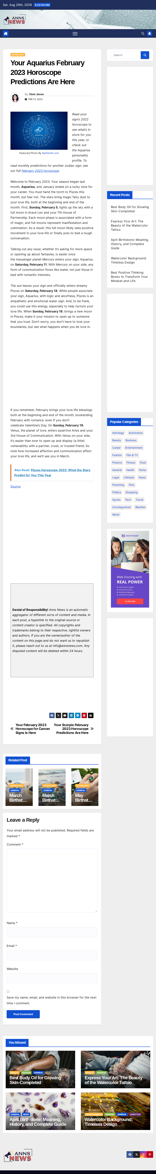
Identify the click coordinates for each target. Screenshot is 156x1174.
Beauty (116, 440)
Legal (115, 477)
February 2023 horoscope (40, 171)
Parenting (118, 484)
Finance (117, 462)
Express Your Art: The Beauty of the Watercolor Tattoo (129, 225)
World (115, 514)
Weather (140, 507)
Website (12, 969)
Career (116, 447)
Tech (128, 499)
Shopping (132, 492)
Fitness (131, 462)
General (14, 790)
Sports (116, 499)
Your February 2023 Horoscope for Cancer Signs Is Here (33, 729)
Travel (139, 499)
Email (12, 946)
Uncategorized (121, 507)
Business (131, 440)
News (142, 477)
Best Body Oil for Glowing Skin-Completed (35, 1080)
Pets (131, 484)
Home (142, 470)
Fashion (117, 455)
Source (15, 486)
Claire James (36, 94)
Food (143, 462)
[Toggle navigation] (75, 34)
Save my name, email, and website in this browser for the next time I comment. (51, 1000)
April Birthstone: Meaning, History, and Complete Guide (130, 244)
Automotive (136, 432)
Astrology (18, 55)
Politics (116, 492)
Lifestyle (129, 477)
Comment (15, 844)
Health (130, 470)
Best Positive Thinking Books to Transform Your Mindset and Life (129, 277)
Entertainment (133, 447)
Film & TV (132, 455)
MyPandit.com (50, 153)
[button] (142, 33)
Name (12, 923)
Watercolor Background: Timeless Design (109, 1122)
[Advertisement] (52, 369)
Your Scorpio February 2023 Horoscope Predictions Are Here (71, 729)
